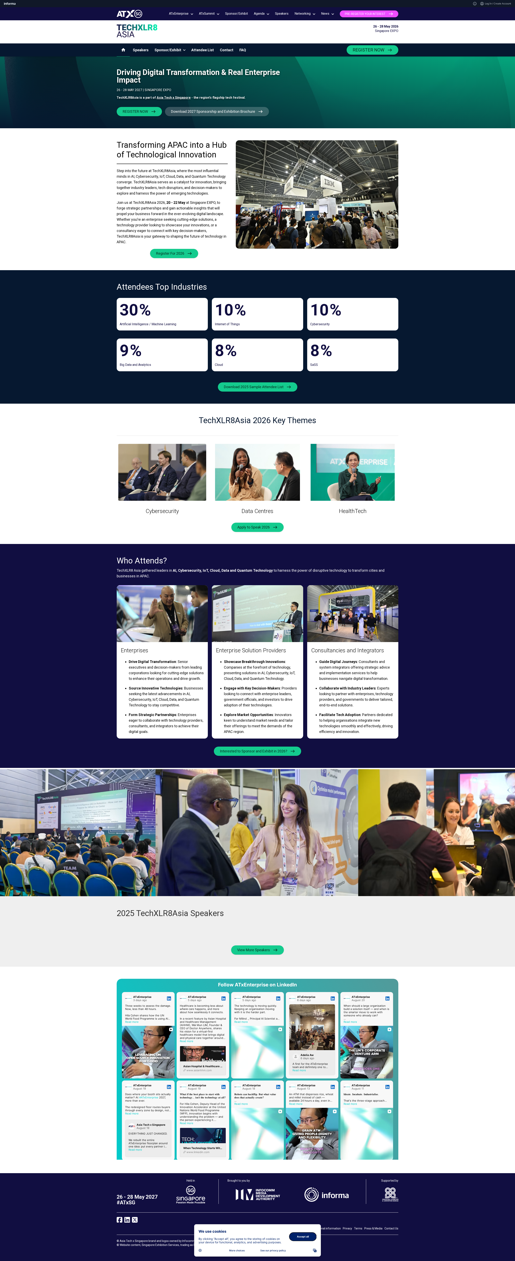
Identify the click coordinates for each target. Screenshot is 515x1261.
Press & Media (373, 1228)
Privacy (347, 1228)
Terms (358, 1228)
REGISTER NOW (368, 49)
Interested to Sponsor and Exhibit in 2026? (253, 751)
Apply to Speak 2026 (253, 527)
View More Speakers (253, 950)
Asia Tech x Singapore (174, 98)
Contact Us (391, 1228)
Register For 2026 (170, 253)
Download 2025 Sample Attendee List (253, 387)
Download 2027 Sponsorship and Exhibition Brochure (213, 111)
